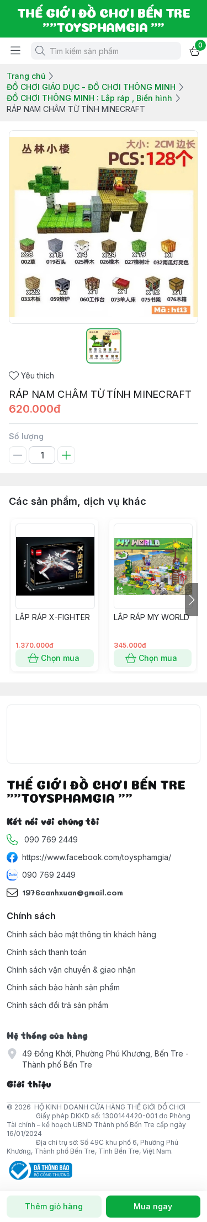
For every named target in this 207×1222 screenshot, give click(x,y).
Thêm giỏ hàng (54, 1206)
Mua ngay (153, 1206)
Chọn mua (60, 658)
